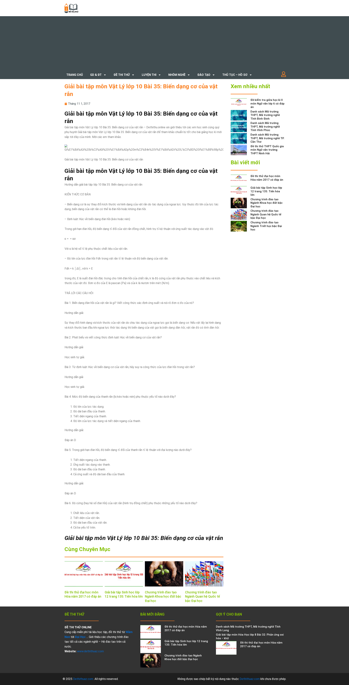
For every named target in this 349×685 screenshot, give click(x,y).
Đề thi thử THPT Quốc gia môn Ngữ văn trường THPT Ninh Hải (267, 150)
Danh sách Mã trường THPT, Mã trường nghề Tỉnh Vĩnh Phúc (265, 126)
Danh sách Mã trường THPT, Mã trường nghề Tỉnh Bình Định (265, 115)
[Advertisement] (174, 43)
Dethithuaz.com (83, 679)
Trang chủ (74, 75)
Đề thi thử (122, 75)
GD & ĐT (96, 75)
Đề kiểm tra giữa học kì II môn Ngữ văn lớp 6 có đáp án (267, 103)
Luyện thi (149, 75)
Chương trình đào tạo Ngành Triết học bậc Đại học (266, 226)
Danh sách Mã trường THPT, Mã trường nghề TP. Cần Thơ (267, 138)
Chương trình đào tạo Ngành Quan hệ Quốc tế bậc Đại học (202, 596)
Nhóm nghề (176, 75)
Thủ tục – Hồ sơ (234, 75)
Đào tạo (203, 75)
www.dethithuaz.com (90, 651)
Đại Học (80, 637)
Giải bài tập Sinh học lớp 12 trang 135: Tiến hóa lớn (266, 191)
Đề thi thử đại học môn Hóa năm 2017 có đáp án (266, 177)
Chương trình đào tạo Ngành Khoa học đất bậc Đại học (163, 596)
